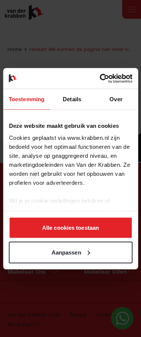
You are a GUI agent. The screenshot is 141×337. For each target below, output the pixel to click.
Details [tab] (72, 99)
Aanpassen (66, 252)
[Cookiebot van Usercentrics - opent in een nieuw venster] (100, 78)
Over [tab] (115, 99)
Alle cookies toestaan (70, 228)
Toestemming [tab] (26, 99)
